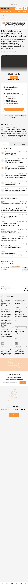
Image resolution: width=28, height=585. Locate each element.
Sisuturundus (7, 127)
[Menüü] (2, 583)
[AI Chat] (21, 583)
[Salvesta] (26, 151)
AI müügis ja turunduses (8, 289)
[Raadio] (12, 583)
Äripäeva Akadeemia (6, 287)
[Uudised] (7, 583)
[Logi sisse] (25, 583)
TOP (2, 307)
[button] (11, 382)
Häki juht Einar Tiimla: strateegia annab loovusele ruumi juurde (14, 130)
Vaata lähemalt (6, 115)
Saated (7, 166)
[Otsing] (16, 583)
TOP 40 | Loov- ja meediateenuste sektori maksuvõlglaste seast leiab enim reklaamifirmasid (7, 314)
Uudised (7, 151)
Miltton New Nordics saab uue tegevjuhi (14, 203)
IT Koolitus (25, 287)
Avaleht (3, 11)
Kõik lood (8, 11)
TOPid (13, 11)
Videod (24, 11)
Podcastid (18, 11)
